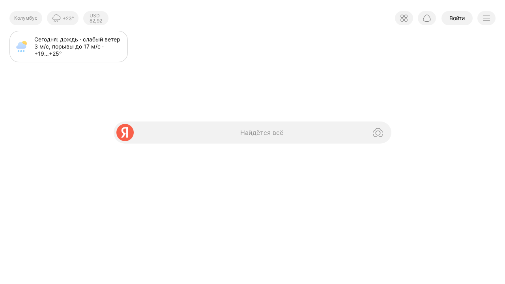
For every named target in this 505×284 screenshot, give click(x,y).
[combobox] (244, 132)
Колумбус (25, 18)
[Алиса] (427, 18)
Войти (457, 18)
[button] (404, 18)
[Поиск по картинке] (377, 132)
